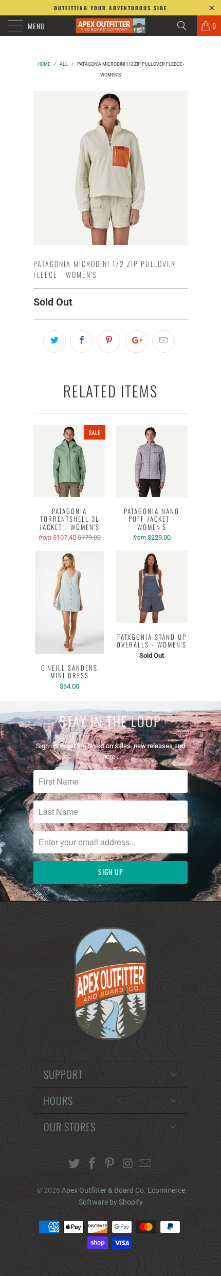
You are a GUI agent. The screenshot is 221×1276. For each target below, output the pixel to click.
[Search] (185, 25)
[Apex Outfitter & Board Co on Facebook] (92, 1164)
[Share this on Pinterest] (109, 341)
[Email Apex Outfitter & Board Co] (146, 1164)
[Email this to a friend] (163, 341)
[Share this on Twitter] (54, 341)
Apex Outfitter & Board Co (103, 1190)
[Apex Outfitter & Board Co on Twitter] (74, 1164)
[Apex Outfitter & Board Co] (111, 25)
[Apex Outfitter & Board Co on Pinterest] (110, 1164)
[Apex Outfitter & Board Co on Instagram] (128, 1164)
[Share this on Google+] (136, 341)
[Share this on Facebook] (81, 341)
